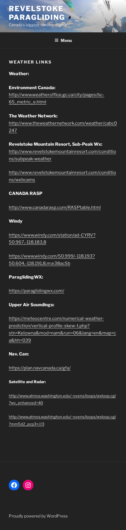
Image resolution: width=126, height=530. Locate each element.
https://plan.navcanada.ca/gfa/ (40, 368)
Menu (66, 40)
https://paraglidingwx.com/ (36, 290)
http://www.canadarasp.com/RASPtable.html (55, 207)
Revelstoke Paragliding (37, 13)
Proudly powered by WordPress (38, 515)
